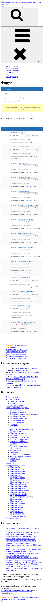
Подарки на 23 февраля (19, 482)
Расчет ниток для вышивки (16, 350)
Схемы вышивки (12, 70)
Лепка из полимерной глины (21, 429)
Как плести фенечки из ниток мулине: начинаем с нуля (22, 378)
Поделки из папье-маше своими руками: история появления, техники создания (22, 559)
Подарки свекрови (17, 503)
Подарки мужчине (17, 478)
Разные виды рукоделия (19, 440)
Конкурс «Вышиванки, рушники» (21, 261)
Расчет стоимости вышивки (17, 356)
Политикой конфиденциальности (16, 590)
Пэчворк (13, 435)
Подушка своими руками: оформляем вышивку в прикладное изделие (21, 542)
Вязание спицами (17, 423)
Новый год (10, 463)
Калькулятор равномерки (16, 354)
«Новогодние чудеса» (18, 133)
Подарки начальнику (18, 495)
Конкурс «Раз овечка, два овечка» (22, 292)
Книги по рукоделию (14, 406)
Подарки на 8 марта (18, 484)
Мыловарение (16, 431)
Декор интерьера (12, 68)
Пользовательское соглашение (13, 599)
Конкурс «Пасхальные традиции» (22, 247)
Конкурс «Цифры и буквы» (19, 191)
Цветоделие (15, 459)
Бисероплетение (16, 410)
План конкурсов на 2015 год (20, 306)
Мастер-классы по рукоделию (17, 408)
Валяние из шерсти (18, 412)
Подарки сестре (16, 505)
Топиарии (14, 452)
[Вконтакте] (2, 602)
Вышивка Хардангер (18, 418)
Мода (12, 403)
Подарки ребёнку (17, 501)
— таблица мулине (16, 345)
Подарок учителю (17, 514)
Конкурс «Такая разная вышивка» (22, 233)
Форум (8, 75)
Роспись (13, 444)
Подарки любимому (18, 473)
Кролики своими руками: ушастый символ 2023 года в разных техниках (23, 554)
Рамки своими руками (19, 442)
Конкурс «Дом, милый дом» (20, 177)
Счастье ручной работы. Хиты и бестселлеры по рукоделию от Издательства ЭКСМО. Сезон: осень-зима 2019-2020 (24, 564)
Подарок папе (15, 510)
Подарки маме (16, 476)
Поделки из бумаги (18, 433)
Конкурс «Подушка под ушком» (21, 219)
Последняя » (35, 135)
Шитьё (13, 461)
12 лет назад (29, 301)
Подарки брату (16, 467)
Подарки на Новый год (19, 486)
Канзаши (13, 427)
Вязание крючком (17, 420)
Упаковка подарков (18, 516)
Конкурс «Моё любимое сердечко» (22, 322)
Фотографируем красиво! (20, 456)
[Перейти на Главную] (22, 4)
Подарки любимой (17, 471)
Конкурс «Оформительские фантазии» (24, 205)
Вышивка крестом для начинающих (24, 414)
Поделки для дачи (13, 518)
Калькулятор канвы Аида (16, 352)
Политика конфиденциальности (26, 597)
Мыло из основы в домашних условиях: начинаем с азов (24, 369)
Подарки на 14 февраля (19, 480)
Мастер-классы (12, 66)
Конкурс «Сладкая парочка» (20, 278)
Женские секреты (13, 399)
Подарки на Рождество (19, 490)
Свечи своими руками (19, 446)
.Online (11, 347)
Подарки (9, 72)
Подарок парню (16, 512)
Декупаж (13, 425)
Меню (40, 62)
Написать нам (6, 597)
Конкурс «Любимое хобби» (19, 147)
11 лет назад (29, 142)
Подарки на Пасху (17, 488)
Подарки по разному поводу (21, 497)
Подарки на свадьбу (18, 493)
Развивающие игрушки (19, 437)
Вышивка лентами (17, 416)
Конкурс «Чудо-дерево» (18, 163)
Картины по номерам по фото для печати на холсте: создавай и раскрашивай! (23, 550)
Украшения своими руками (21, 454)
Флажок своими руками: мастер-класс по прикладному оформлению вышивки (22, 538)
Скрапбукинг (15, 450)
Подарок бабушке (17, 507)
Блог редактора (12, 77)
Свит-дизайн (15, 448)
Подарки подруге (17, 499)
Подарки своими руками (15, 465)
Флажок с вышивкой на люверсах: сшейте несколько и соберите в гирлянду (22, 533)
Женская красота (17, 401)
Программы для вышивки (16, 358)
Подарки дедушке (17, 469)
